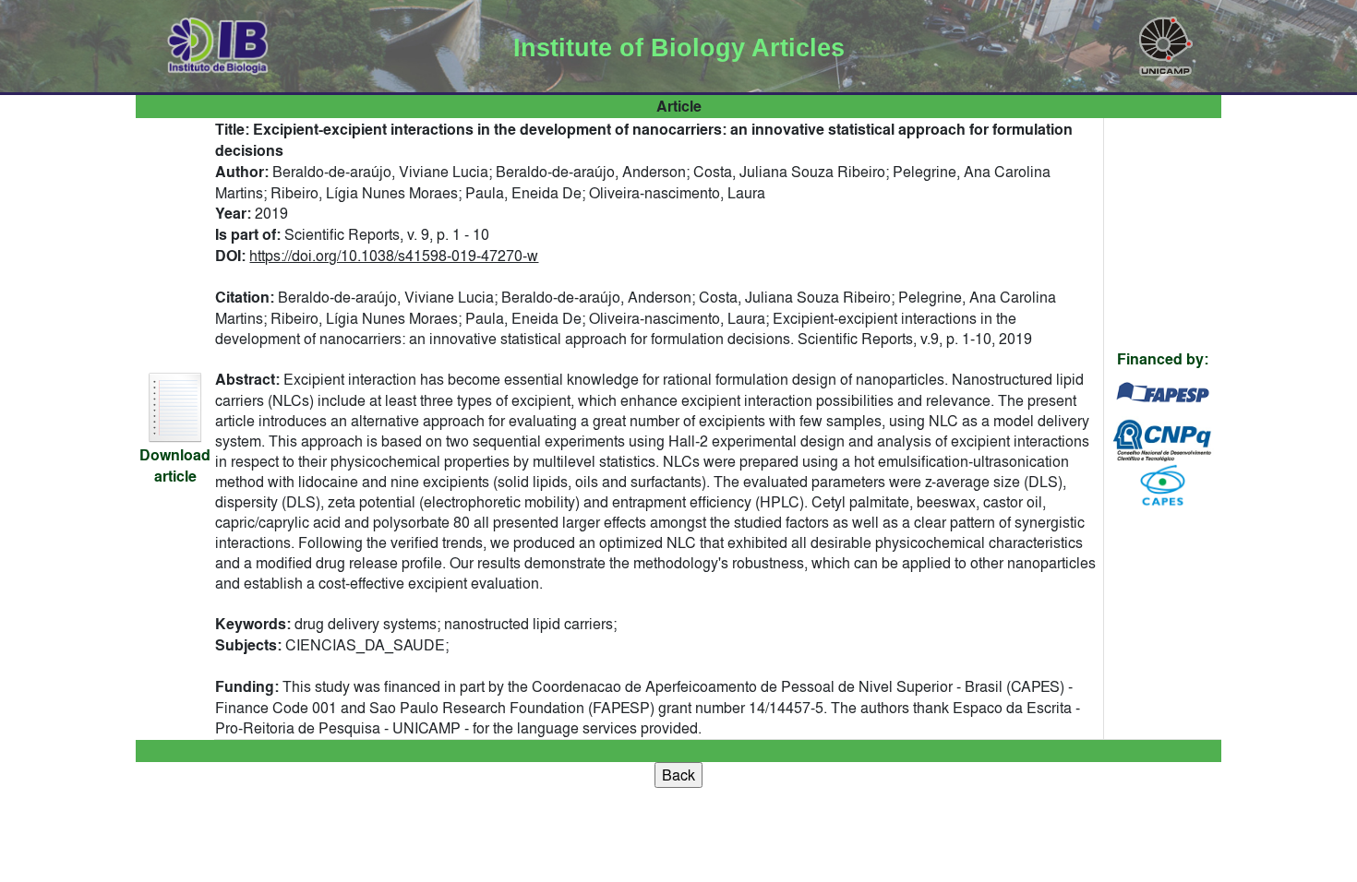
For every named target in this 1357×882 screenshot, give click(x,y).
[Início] (218, 42)
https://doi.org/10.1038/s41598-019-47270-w (393, 255)
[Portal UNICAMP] (1166, 42)
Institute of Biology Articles (679, 48)
